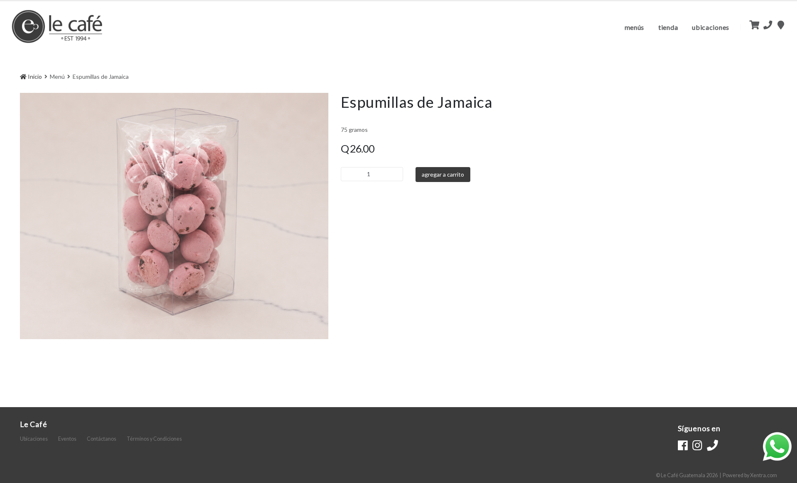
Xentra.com (763, 475)
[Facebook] (682, 445)
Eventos (67, 439)
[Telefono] (712, 445)
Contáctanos (101, 439)
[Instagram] (697, 445)
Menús (635, 27)
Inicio (34, 76)
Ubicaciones (710, 27)
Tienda (668, 27)
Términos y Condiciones (154, 439)
